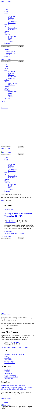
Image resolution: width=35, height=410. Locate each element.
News (6, 11)
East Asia (11, 18)
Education (7, 43)
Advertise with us (9, 51)
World (6, 13)
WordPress (11, 29)
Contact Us (7, 56)
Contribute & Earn (9, 53)
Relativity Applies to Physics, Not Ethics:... (13, 389)
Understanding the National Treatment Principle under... (17, 387)
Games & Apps (12, 28)
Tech (5, 26)
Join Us (6, 49)
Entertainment (12, 36)
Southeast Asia (12, 21)
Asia (5, 14)
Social (10, 39)
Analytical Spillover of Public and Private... (13, 385)
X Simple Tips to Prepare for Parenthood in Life (18, 214)
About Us (7, 55)
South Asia (11, 16)
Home (6, 9)
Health (10, 38)
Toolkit (3, 101)
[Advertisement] (17, 127)
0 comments (8, 231)
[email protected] (14, 342)
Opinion (6, 24)
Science (6, 31)
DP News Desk (10, 220)
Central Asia (11, 23)
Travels (10, 41)
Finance (6, 33)
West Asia (11, 19)
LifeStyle (7, 34)
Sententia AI (4, 108)
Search (21, 46)
